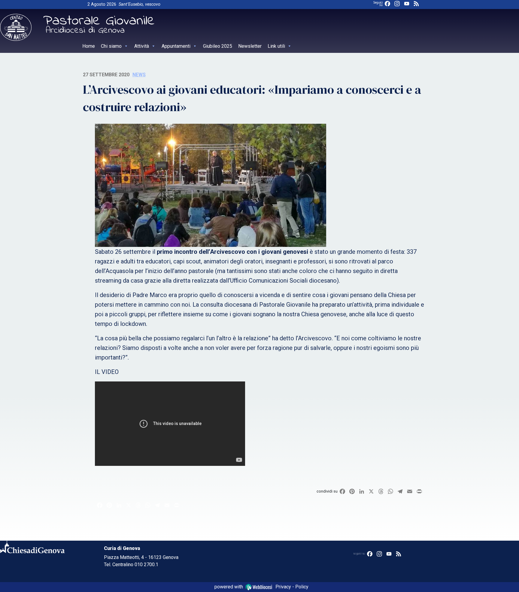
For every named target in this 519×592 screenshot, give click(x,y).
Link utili (276, 46)
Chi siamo (111, 46)
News (139, 74)
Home (88, 46)
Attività (141, 46)
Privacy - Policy (291, 587)
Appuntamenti (176, 46)
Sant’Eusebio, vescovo (139, 4)
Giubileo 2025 (217, 46)
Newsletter (250, 46)
